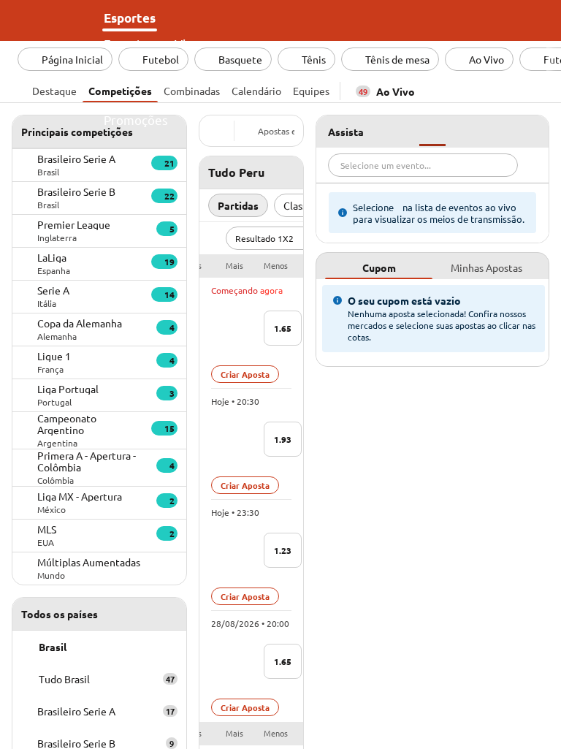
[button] (251, 266)
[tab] (54, 89)
